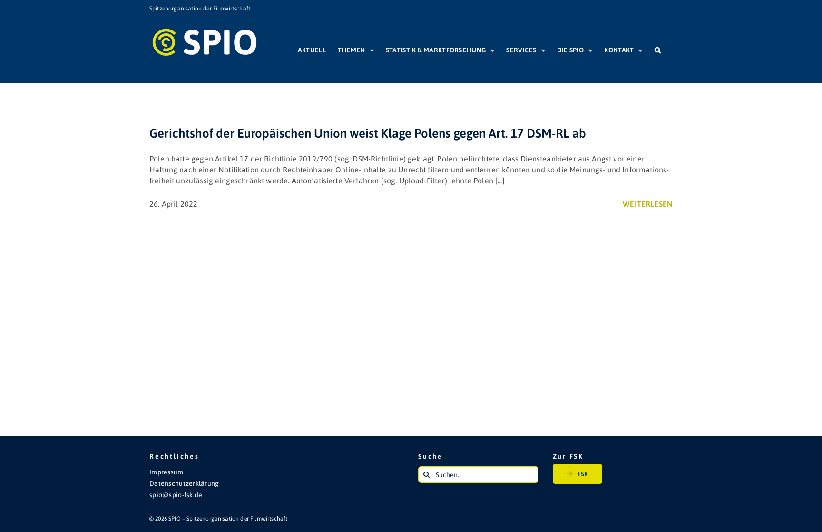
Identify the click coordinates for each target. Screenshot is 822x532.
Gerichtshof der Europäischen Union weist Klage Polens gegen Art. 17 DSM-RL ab (367, 133)
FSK (582, 474)
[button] (658, 50)
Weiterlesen (648, 204)
